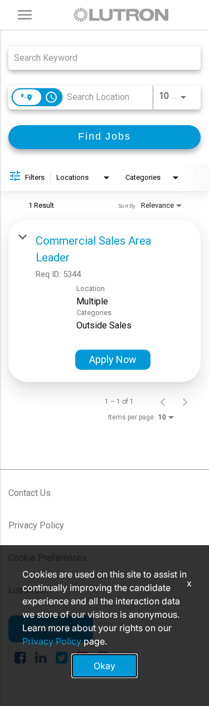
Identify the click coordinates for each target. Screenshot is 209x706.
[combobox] (99, 58)
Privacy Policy (36, 525)
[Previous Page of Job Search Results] (163, 401)
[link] (104, 301)
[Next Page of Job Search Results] (185, 401)
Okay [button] (104, 665)
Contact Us (29, 493)
